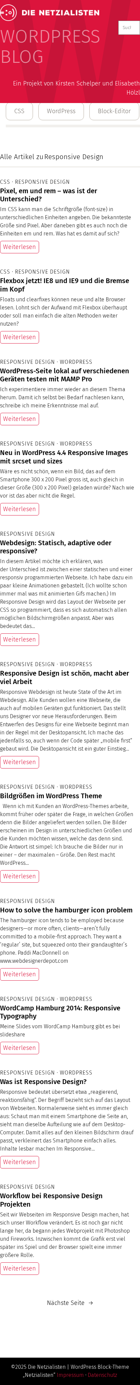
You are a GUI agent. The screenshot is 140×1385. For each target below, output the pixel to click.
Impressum (70, 1375)
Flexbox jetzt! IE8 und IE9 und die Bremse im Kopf (64, 285)
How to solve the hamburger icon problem (66, 910)
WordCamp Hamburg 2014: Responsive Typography (60, 1012)
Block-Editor (114, 111)
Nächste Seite (70, 1303)
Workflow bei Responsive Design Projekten (51, 1200)
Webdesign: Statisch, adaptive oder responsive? (55, 547)
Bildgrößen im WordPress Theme (51, 796)
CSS (19, 111)
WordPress (61, 111)
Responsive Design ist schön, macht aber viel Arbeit (64, 677)
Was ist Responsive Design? (43, 1082)
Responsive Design (42, 182)
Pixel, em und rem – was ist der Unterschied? (48, 195)
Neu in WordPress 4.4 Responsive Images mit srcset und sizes (64, 457)
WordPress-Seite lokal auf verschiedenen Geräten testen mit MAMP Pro (64, 375)
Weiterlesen (19, 247)
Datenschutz (102, 1375)
